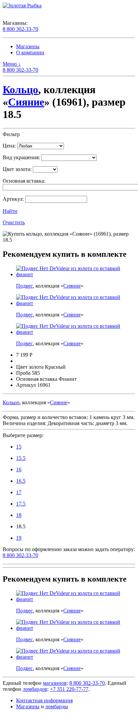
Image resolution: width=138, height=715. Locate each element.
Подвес (24, 286)
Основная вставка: (24, 181)
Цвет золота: (17, 169)
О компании (30, 52)
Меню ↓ (12, 64)
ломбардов (35, 689)
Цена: (9, 145)
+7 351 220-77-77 (69, 689)
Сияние (26, 102)
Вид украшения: (21, 157)
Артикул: (13, 199)
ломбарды (56, 706)
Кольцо (20, 89)
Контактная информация (44, 700)
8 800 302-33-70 (20, 29)
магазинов (55, 683)
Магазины (28, 46)
